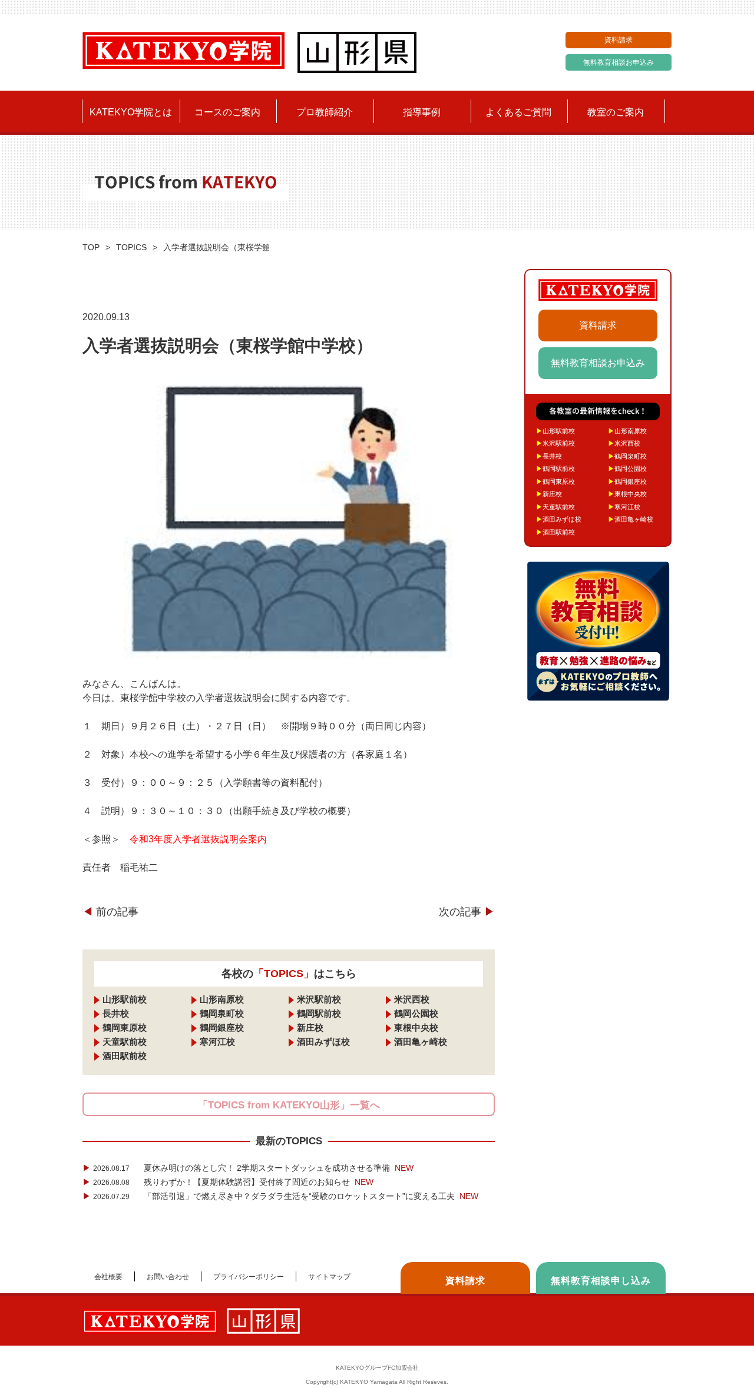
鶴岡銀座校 (222, 1027)
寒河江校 (217, 1042)
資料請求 (618, 40)
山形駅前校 (124, 999)
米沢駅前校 (319, 999)
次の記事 (467, 912)
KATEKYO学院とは (131, 112)
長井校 (115, 1013)
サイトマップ (329, 1277)
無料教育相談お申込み (618, 62)
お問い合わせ (168, 1277)
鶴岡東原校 (124, 1027)
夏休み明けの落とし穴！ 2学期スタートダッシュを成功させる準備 (248, 1168)
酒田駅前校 (124, 1056)
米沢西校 (411, 999)
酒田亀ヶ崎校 (420, 1042)
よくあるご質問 (518, 112)
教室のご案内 (615, 112)
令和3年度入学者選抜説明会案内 (198, 839)
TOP (91, 247)
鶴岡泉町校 (222, 1013)
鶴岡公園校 (416, 1013)
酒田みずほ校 (323, 1042)
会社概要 (108, 1277)
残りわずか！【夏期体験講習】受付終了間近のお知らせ (227, 1182)
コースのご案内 (227, 112)
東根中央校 (416, 1027)
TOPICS (131, 247)
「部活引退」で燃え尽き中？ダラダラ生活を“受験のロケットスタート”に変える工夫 (280, 1196)
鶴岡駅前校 (319, 1013)
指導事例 (422, 112)
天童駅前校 (124, 1042)
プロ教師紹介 (324, 112)
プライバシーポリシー (248, 1277)
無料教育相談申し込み (601, 1281)
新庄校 (310, 1027)
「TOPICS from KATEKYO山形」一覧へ (289, 1105)
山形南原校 (222, 999)
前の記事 (110, 912)
